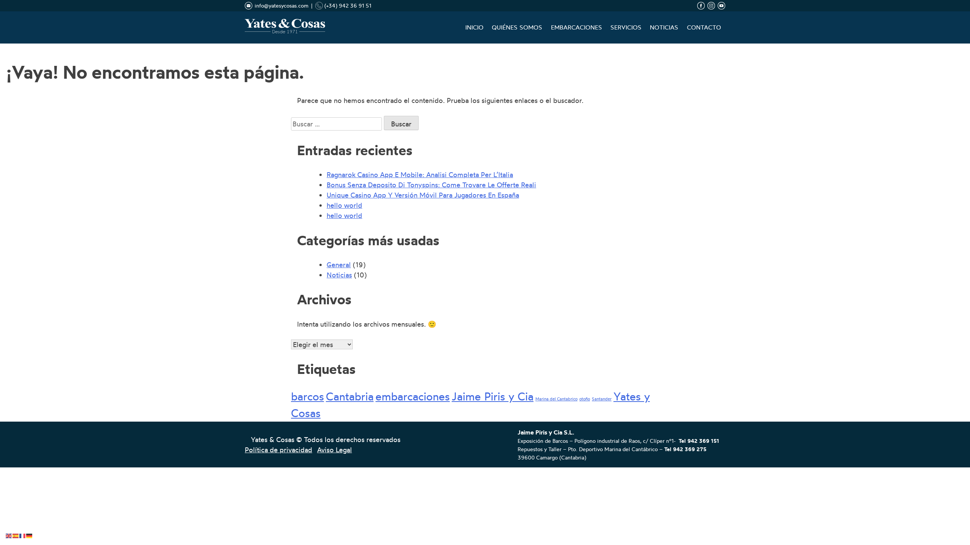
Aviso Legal (334, 449)
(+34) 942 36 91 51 (347, 5)
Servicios (625, 27)
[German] (29, 534)
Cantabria (350, 396)
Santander (602, 399)
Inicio (474, 27)
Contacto (704, 27)
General (339, 264)
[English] (9, 534)
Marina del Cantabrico (556, 399)
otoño (584, 399)
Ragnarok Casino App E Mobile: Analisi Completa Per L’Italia (420, 174)
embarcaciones (412, 396)
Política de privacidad (278, 449)
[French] (22, 534)
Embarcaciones (576, 27)
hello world (344, 205)
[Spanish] (16, 534)
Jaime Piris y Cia (493, 396)
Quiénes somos (517, 27)
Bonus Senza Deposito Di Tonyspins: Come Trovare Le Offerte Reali (431, 185)
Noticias (664, 27)
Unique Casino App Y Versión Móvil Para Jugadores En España (423, 195)
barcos (307, 396)
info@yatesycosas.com (281, 5)
